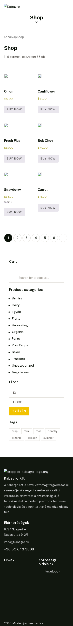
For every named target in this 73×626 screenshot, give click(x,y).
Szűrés (19, 411)
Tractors (18, 359)
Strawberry (12, 189)
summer (48, 438)
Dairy (16, 305)
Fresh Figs (12, 140)
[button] (6, 79)
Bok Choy (45, 140)
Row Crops (20, 345)
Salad (16, 352)
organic (16, 438)
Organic (18, 332)
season (32, 438)
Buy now (14, 109)
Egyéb (16, 312)
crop (15, 431)
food (39, 431)
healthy (52, 431)
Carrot (42, 189)
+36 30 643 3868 (19, 549)
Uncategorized (23, 365)
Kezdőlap (10, 37)
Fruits (16, 318)
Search (13, 278)
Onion (8, 91)
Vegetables (20, 372)
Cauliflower (46, 91)
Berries (17, 298)
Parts (16, 338)
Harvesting (20, 325)
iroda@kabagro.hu (16, 542)
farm (27, 431)
